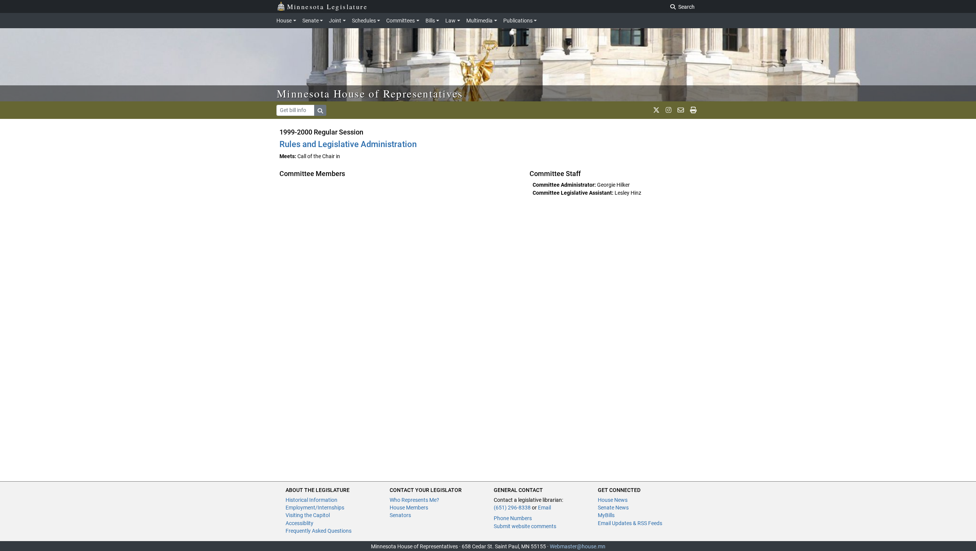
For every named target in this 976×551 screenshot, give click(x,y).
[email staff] (680, 110)
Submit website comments (525, 526)
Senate (310, 21)
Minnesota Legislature (327, 6)
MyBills (606, 515)
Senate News (613, 508)
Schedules (364, 21)
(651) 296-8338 (512, 508)
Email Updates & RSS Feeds (630, 523)
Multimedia (479, 21)
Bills (430, 21)
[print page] (693, 110)
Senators (400, 515)
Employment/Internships (315, 508)
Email (544, 508)
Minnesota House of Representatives (370, 93)
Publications (518, 21)
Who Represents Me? (414, 500)
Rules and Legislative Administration (348, 144)
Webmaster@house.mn (577, 546)
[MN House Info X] (656, 110)
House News (613, 500)
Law (450, 21)
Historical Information (311, 500)
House (284, 21)
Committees (400, 21)
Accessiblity (299, 523)
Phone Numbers (513, 518)
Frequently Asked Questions (319, 531)
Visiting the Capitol (308, 515)
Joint (335, 21)
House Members (409, 508)
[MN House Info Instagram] (668, 110)
